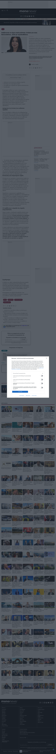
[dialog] (28, 377)
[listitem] (28, 373)
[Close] (47, 358)
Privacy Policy (34, 395)
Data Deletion (21, 395)
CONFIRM (20, 391)
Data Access (28, 395)
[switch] (41, 376)
